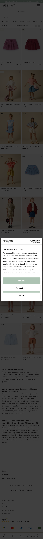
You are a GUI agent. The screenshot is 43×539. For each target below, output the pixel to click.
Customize (20, 288)
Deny (21, 296)
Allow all (21, 281)
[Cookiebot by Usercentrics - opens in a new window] (30, 241)
